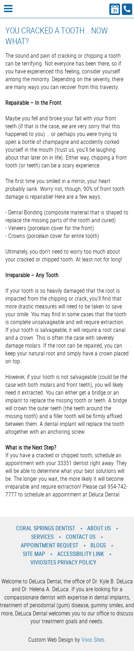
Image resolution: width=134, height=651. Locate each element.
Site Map (34, 554)
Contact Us (80, 537)
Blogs (98, 545)
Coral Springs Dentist (45, 528)
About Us (99, 528)
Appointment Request (49, 545)
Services (42, 537)
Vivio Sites (92, 640)
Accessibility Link (80, 554)
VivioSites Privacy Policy (63, 562)
